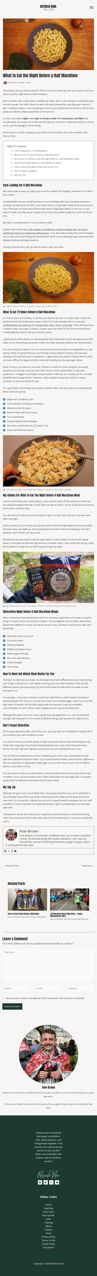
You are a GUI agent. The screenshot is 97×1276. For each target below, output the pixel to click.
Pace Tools (48, 1211)
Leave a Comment (14, 917)
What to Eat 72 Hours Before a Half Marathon (36, 154)
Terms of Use (48, 1240)
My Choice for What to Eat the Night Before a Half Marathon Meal (46, 158)
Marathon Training (28, 917)
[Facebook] (12, 851)
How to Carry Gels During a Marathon (23, 913)
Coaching (48, 1208)
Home (49, 1204)
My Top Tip (19, 175)
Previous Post (11, 865)
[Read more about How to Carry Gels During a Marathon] (27, 899)
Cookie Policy (48, 1243)
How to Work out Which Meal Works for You (36, 166)
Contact (48, 1229)
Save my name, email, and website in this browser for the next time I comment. (45, 998)
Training (48, 1222)
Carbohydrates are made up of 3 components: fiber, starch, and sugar (38, 325)
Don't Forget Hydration (25, 170)
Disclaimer (48, 1247)
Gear (48, 1218)
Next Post (88, 865)
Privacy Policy (48, 1236)
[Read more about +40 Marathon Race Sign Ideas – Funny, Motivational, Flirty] (69, 899)
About (48, 1226)
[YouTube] (57, 1182)
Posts (48, 1233)
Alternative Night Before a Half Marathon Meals (37, 162)
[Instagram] (51, 1182)
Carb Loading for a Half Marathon (31, 150)
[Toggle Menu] (91, 7)
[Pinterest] (5, 851)
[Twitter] (9, 851)
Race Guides (48, 1215)
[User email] (15, 851)
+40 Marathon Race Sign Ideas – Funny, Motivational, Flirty (66, 914)
